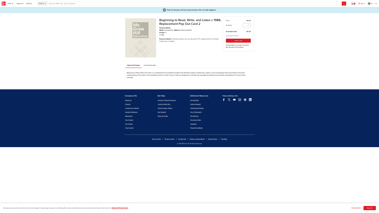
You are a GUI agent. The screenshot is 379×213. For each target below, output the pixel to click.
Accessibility (194, 100)
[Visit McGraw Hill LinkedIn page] (250, 99)
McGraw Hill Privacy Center (120, 208)
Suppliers (193, 124)
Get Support (162, 112)
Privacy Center (170, 139)
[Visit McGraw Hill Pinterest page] (245, 99)
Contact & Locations (132, 108)
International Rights (197, 108)
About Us (128, 100)
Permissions (194, 116)
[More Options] (376, 3)
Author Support (195, 104)
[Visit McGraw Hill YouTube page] (234, 99)
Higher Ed (19, 3)
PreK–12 (10, 3)
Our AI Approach (196, 112)
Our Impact (129, 124)
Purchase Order (195, 120)
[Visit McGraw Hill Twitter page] (229, 99)
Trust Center (129, 128)
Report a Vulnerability (197, 139)
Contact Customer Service (167, 100)
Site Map (224, 139)
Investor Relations (131, 112)
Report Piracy (212, 139)
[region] (189, 208)
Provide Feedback (196, 128)
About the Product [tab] (133, 65)
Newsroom (129, 116)
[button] (361, 3)
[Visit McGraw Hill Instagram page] (239, 99)
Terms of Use (156, 139)
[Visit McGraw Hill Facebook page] (223, 99)
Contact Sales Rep (164, 104)
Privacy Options (356, 208)
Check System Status (165, 108)
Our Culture (129, 120)
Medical (29, 3)
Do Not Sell (182, 139)
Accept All (370, 208)
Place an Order (163, 116)
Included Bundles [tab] (150, 65)
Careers (127, 104)
